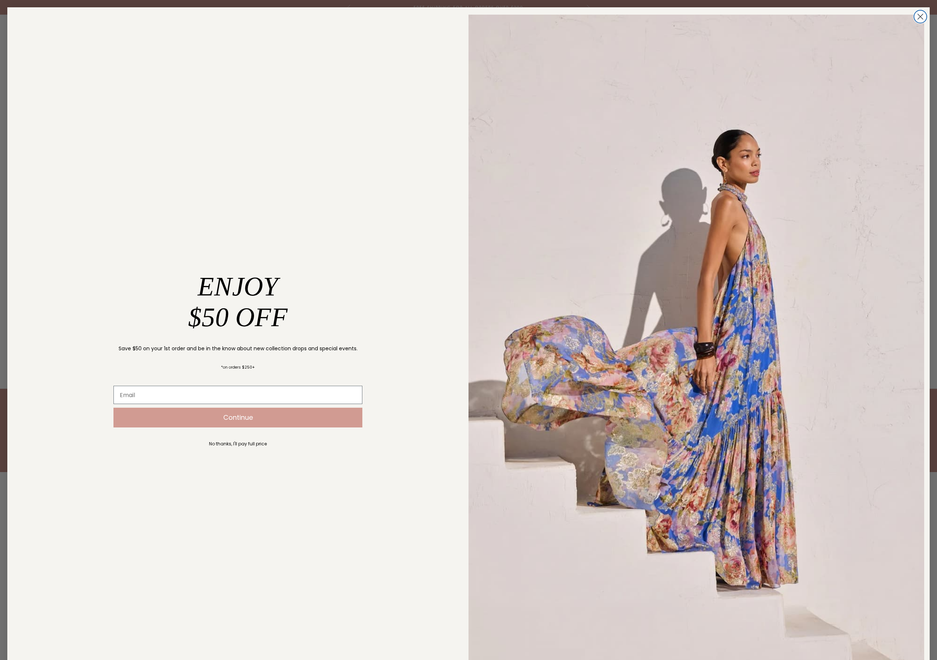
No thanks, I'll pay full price (238, 444)
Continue (238, 417)
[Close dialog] (920, 16)
